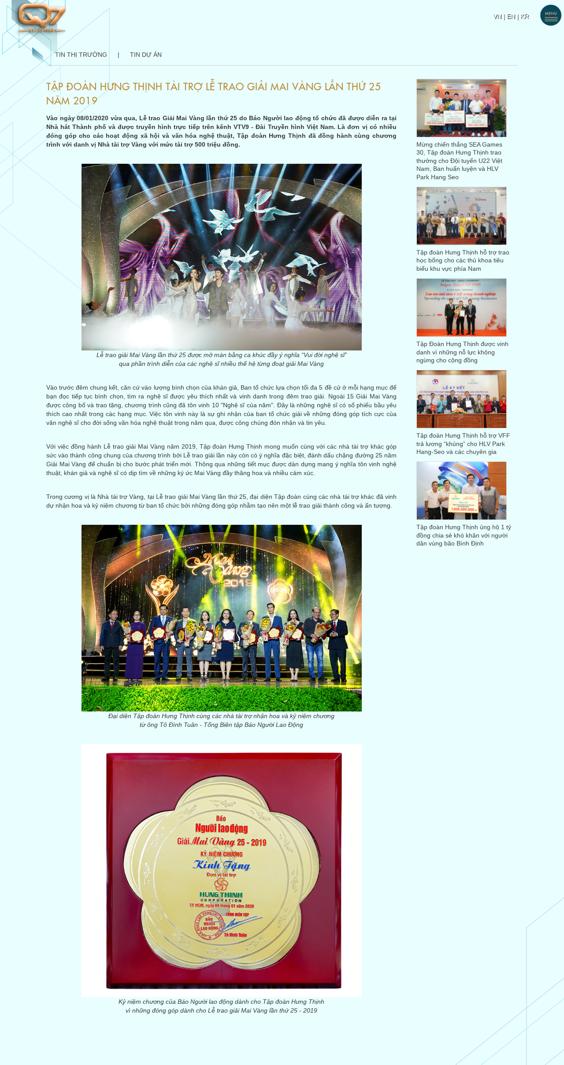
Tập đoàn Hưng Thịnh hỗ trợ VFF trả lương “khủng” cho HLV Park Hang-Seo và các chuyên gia (463, 443)
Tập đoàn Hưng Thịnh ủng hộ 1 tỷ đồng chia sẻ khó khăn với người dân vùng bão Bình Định (463, 535)
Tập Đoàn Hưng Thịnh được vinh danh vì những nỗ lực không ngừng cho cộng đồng (462, 352)
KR (524, 16)
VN (497, 16)
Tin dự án (146, 54)
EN (511, 16)
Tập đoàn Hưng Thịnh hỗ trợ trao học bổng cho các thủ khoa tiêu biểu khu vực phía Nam (462, 260)
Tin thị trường (81, 54)
